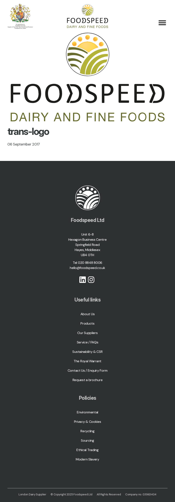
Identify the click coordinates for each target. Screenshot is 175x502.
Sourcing (87, 440)
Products (87, 323)
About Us (87, 314)
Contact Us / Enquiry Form (88, 370)
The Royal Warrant (87, 361)
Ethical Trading (87, 450)
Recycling (87, 431)
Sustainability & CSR (87, 351)
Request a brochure (88, 380)
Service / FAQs (87, 342)
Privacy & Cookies (87, 421)
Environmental (87, 412)
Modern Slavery (87, 459)
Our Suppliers (87, 333)
